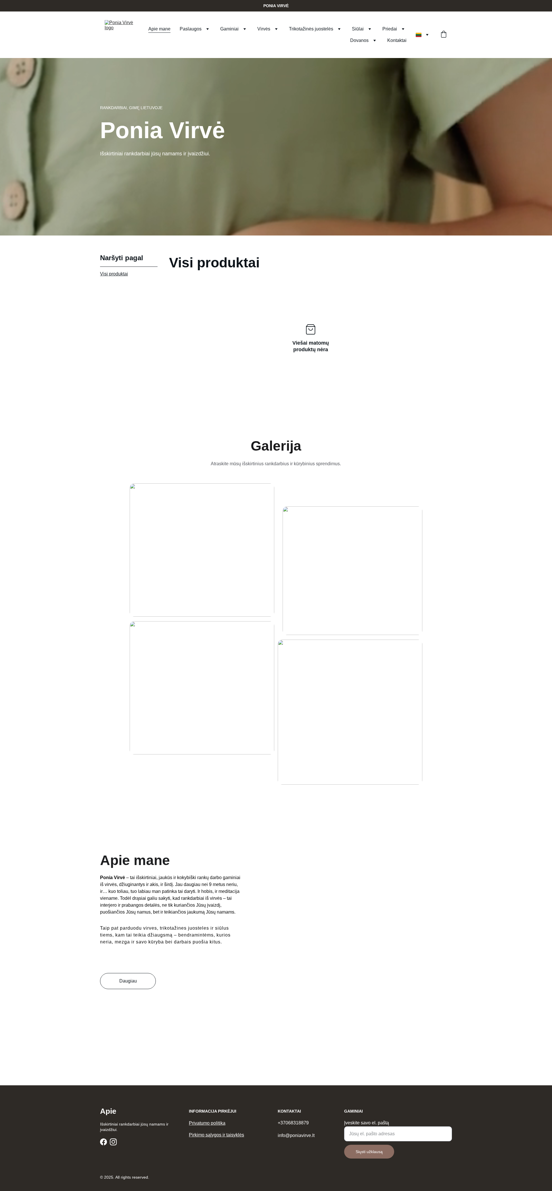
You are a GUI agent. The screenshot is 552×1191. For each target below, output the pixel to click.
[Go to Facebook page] (103, 1141)
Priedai (389, 28)
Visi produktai (114, 273)
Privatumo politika (207, 1123)
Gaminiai (229, 28)
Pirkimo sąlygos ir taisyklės (216, 1134)
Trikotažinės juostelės (311, 28)
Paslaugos (191, 28)
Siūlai (358, 28)
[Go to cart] (443, 34)
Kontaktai (397, 40)
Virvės (263, 28)
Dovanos (359, 40)
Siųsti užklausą (369, 1151)
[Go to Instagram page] (113, 1141)
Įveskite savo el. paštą (366, 1122)
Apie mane (159, 28)
